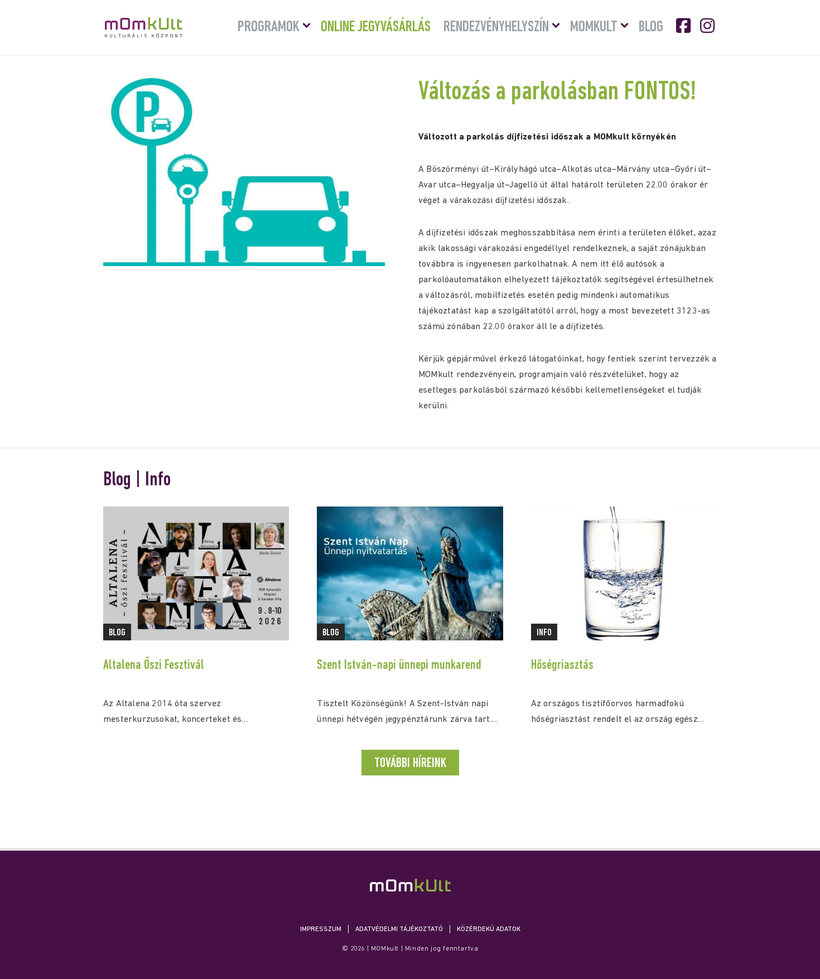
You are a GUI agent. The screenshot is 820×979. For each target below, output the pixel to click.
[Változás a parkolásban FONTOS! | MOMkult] (410, 885)
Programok (269, 27)
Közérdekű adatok (488, 929)
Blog (651, 27)
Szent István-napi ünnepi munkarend (399, 665)
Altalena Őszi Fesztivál (153, 665)
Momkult (594, 27)
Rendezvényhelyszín (496, 27)
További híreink (410, 763)
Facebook (684, 25)
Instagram (708, 25)
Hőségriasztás (562, 665)
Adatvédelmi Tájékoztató (399, 929)
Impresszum (320, 929)
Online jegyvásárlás (376, 27)
